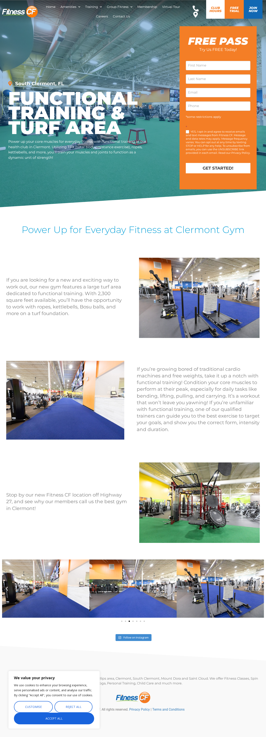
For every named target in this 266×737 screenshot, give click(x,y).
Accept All (54, 718)
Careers (102, 16)
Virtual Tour (171, 7)
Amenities (68, 7)
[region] (54, 700)
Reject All (73, 707)
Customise (33, 707)
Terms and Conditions (168, 709)
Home (50, 7)
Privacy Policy (139, 709)
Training (91, 7)
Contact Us (121, 16)
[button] (6, 588)
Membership (147, 7)
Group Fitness (117, 7)
